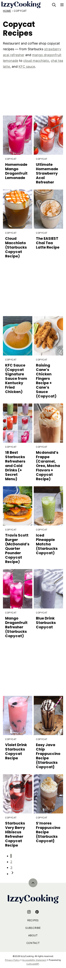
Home (7, 10)
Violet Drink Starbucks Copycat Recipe (16, 751)
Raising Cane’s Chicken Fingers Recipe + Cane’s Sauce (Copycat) (46, 381)
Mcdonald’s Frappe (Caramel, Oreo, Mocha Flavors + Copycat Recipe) (48, 466)
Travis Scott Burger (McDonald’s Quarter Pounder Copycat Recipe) (17, 548)
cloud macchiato (36, 61)
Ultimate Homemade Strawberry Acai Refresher (47, 173)
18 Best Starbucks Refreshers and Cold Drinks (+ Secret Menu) (15, 466)
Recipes (33, 920)
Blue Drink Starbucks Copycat (46, 623)
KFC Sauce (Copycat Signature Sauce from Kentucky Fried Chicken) (16, 378)
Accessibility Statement (34, 960)
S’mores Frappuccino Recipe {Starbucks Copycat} (48, 832)
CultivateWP (32, 963)
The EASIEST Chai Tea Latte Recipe (47, 243)
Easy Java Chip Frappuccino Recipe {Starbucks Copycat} (48, 755)
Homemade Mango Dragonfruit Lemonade (16, 171)
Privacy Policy (12, 960)
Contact (33, 942)
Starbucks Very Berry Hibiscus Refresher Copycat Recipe (15, 834)
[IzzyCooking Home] (21, 4)
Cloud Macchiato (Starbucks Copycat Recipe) (16, 247)
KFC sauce (27, 66)
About (33, 935)
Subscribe (33, 927)
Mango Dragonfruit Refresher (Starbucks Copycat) (16, 627)
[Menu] (62, 5)
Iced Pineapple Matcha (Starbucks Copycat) (47, 544)
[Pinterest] (37, 912)
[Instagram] (29, 912)
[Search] (54, 5)
